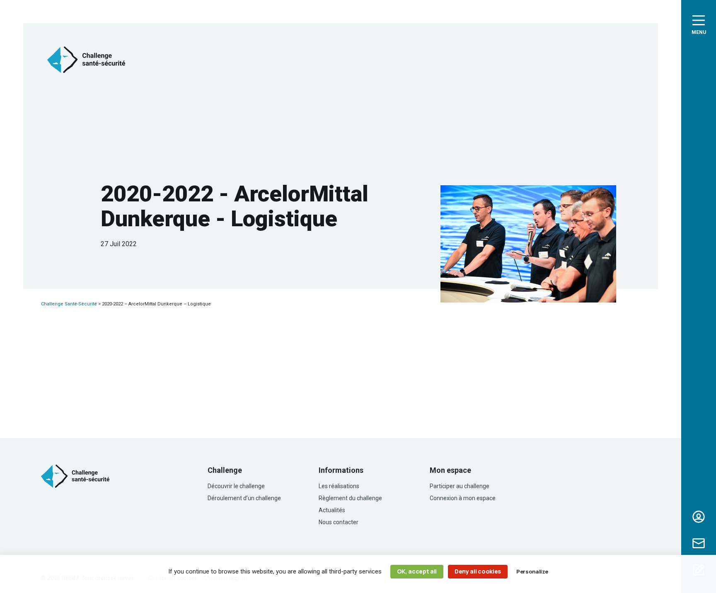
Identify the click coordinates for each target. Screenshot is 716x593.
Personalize (532, 571)
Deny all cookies (478, 571)
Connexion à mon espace (463, 498)
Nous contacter (698, 543)
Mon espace (698, 516)
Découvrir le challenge (236, 486)
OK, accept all (417, 571)
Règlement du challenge (350, 498)
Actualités (332, 510)
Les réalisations (339, 486)
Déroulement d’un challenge (244, 498)
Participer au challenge (459, 486)
